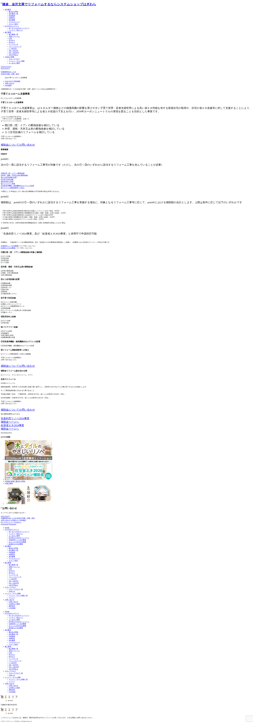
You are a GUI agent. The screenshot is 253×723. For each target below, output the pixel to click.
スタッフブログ (14, 59)
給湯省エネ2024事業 (8, 248)
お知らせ (12, 591)
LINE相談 (12, 608)
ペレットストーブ (15, 46)
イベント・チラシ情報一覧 (18, 595)
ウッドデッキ (13, 44)
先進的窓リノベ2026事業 (17, 540)
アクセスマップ (14, 22)
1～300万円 (13, 48)
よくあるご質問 (14, 63)
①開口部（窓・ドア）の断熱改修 (13, 173)
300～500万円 (13, 51)
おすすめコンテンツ (12, 26)
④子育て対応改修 (7, 179)
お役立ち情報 (9, 57)
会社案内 (8, 9)
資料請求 (12, 606)
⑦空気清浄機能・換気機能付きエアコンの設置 (17, 186)
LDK (10, 38)
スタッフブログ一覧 (16, 589)
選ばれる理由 (13, 11)
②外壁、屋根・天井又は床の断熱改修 (14, 175)
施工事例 (8, 32)
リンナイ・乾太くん (16, 30)
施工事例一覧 (13, 34)
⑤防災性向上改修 (7, 181)
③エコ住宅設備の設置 (9, 177)
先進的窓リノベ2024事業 (9, 246)
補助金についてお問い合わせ (18, 144)
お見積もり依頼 (14, 604)
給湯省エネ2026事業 (16, 544)
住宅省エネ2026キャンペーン (19, 538)
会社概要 (12, 20)
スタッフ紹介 (13, 24)
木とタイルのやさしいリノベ (19, 28)
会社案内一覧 (13, 14)
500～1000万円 (14, 53)
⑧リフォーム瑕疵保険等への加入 (13, 188)
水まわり (12, 40)
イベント (12, 597)
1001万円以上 (13, 55)
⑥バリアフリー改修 (8, 183)
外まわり (12, 42)
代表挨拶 (12, 16)
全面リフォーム (14, 36)
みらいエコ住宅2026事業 (17, 542)
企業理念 (12, 18)
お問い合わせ (9, 600)
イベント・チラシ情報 (17, 61)
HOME (7, 527)
